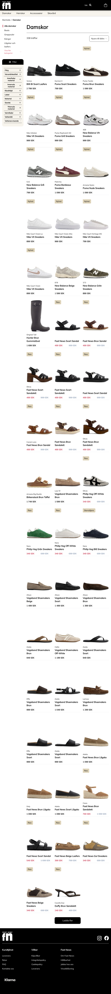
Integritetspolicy (38, 960)
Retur (4, 960)
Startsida (6, 20)
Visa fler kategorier (8, 51)
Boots (6, 30)
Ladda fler (68, 920)
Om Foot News (67, 956)
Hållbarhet (65, 960)
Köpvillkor (35, 956)
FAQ (4, 964)
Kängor (7, 39)
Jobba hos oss (67, 964)
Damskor (17, 20)
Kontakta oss (8, 968)
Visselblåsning (67, 968)
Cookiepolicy (36, 964)
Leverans (6, 956)
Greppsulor (9, 34)
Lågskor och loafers (9, 45)
